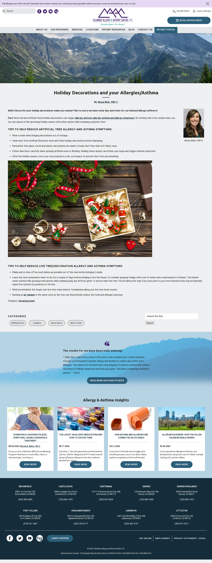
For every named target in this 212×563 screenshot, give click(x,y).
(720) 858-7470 (66, 499)
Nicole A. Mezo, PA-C (30, 446)
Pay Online (145, 538)
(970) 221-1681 (30, 523)
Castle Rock (66, 486)
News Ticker (76, 323)
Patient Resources (113, 30)
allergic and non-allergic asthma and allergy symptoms (104, 118)
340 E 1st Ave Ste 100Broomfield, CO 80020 (25, 493)
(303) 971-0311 (182, 523)
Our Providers (59, 30)
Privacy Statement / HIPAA (190, 538)
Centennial (106, 486)
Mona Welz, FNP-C (108, 102)
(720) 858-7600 (146, 499)
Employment (162, 538)
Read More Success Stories (107, 380)
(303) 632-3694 (106, 499)
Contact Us (145, 30)
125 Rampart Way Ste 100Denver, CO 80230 (146, 493)
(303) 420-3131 (131, 523)
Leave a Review (204, 11)
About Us (41, 30)
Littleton (181, 510)
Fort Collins (30, 510)
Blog (132, 30)
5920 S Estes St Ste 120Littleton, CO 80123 (181, 517)
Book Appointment (191, 20)
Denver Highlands (187, 486)
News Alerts (56, 323)
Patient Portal (166, 30)
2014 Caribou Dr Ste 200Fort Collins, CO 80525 (30, 517)
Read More (30, 464)
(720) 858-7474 (187, 499)
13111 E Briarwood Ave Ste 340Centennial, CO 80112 (106, 493)
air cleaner (29, 294)
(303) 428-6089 (25, 499)
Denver (146, 486)
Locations (92, 30)
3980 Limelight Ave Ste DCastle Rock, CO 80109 (65, 493)
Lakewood (131, 510)
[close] (208, 4)
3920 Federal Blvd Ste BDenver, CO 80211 (187, 493)
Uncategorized (26, 301)
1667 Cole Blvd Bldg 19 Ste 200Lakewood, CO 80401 (131, 517)
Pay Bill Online (183, 11)
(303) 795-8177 (81, 523)
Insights (37, 323)
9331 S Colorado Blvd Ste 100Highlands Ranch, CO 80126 (80, 517)
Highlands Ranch (80, 510)
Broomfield (25, 486)
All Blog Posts (17, 323)
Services (77, 30)
